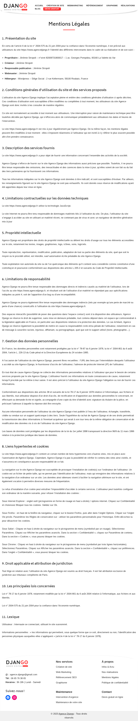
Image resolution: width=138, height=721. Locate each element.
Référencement (94, 6)
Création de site (55, 6)
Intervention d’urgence (67, 697)
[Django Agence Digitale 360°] (16, 7)
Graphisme (112, 6)
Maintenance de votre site (69, 702)
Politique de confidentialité (115, 682)
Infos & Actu (108, 667)
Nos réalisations (110, 672)
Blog (37, 9)
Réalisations (128, 6)
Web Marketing (63, 672)
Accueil (39, 6)
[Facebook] (8, 697)
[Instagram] (14, 697)
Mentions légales (110, 677)
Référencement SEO (66, 677)
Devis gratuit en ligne (112, 697)
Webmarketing (75, 6)
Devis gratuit (52, 9)
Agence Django (66, 714)
